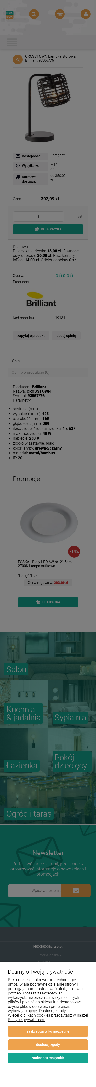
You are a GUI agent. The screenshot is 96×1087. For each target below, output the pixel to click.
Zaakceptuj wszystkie (48, 1058)
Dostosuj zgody (48, 1045)
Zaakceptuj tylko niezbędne (48, 1031)
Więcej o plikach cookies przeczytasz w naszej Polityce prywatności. (48, 1017)
